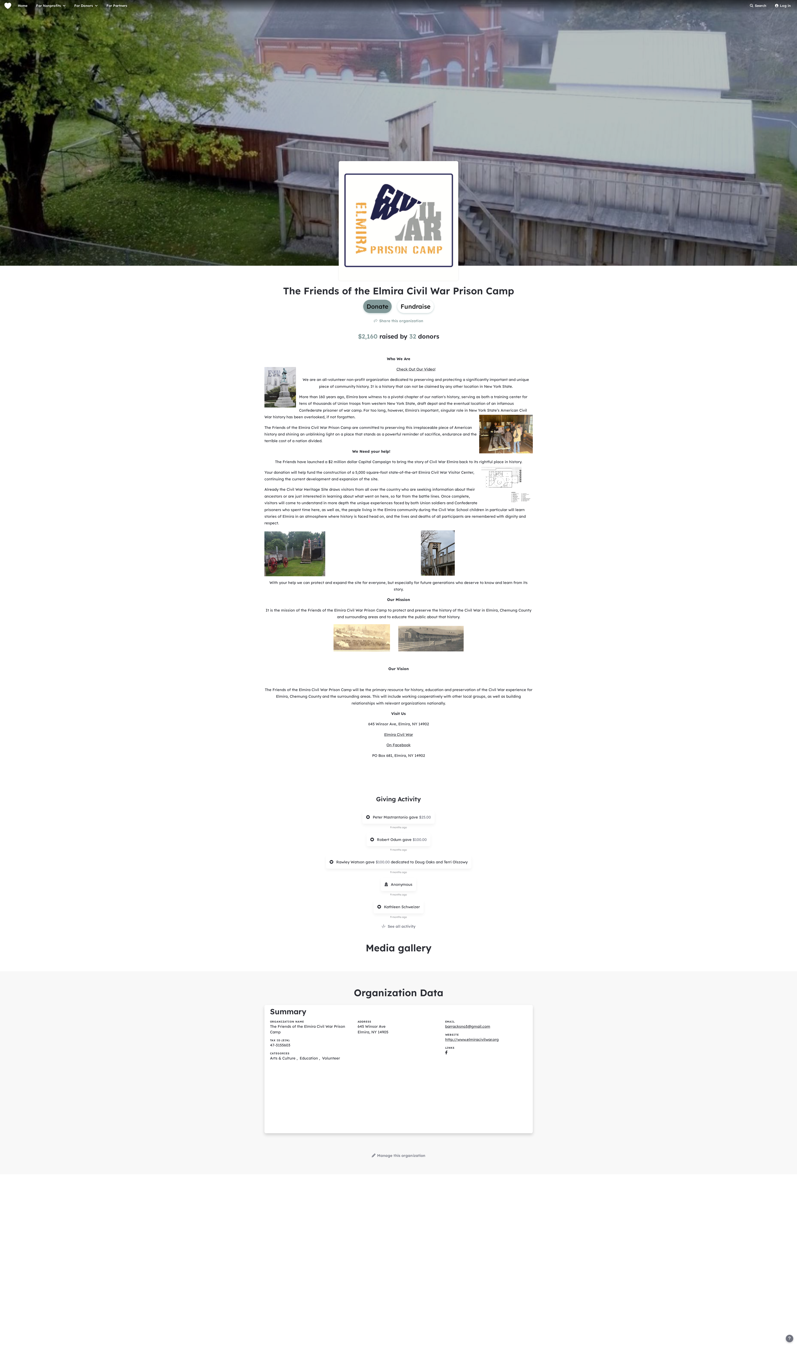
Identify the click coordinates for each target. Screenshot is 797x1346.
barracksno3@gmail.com (467, 1026)
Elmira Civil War (398, 734)
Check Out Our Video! (415, 369)
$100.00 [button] (420, 839)
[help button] (789, 1338)
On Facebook (398, 745)
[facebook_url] (446, 1052)
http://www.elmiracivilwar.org (472, 1039)
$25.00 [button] (425, 817)
